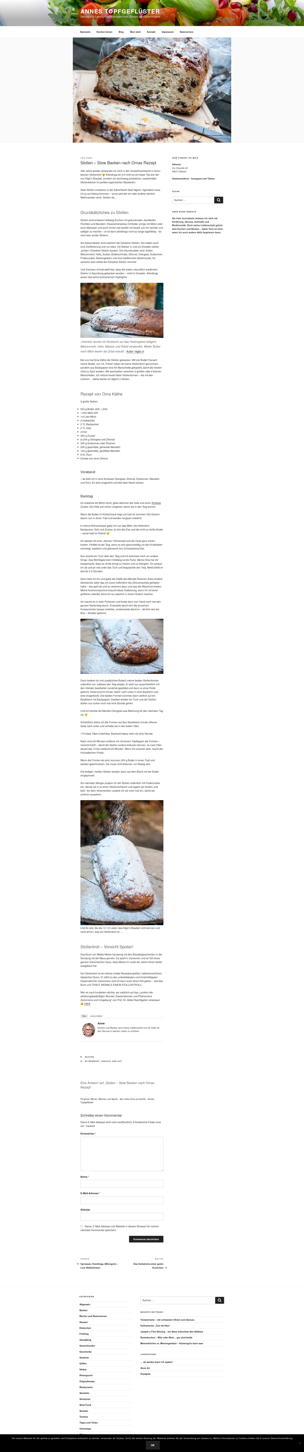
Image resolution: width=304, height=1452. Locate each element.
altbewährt (92, 1061)
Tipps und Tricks (88, 1422)
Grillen (83, 1363)
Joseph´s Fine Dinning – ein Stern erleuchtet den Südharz (171, 1331)
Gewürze (84, 1357)
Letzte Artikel (96, 1016)
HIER (87, 1004)
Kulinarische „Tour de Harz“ (155, 1325)
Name (84, 1177)
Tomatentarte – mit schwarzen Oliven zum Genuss (167, 1319)
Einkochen (85, 1328)
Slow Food (85, 1404)
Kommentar (88, 1133)
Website (85, 1209)
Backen (89, 1057)
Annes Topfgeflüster (120, 11)
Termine (83, 1416)
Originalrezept (87, 1381)
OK (153, 1445)
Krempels (145, 1373)
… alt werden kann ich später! (156, 1362)
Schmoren (84, 1399)
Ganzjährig (85, 1339)
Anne (89, 158)
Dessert (83, 1322)
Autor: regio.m (135, 351)
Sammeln (84, 1393)
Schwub (156, 503)
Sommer (83, 1410)
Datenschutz (186, 31)
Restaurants (86, 1387)
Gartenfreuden (87, 1345)
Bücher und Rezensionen (93, 1316)
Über (84, 1016)
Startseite (85, 31)
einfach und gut (111, 1061)
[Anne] (88, 1036)
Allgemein (84, 1304)
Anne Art (145, 1368)
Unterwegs (85, 1428)
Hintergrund (85, 1375)
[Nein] (300, 1443)
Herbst (83, 1369)
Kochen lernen (104, 31)
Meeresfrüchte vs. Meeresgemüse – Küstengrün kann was (171, 1343)
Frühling (84, 1333)
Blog (121, 31)
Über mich (135, 31)
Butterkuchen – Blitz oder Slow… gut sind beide (166, 1337)
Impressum (168, 31)
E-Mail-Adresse (90, 1193)
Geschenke (85, 1351)
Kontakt (151, 31)
